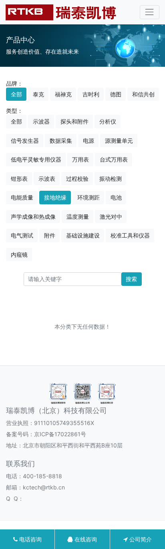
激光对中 (111, 216)
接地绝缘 (55, 197)
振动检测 (110, 178)
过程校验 (77, 178)
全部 (16, 94)
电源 (88, 140)
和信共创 (143, 94)
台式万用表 (114, 159)
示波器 (41, 121)
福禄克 (63, 94)
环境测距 (88, 197)
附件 (49, 235)
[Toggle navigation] (149, 12)
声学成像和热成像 (33, 216)
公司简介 (140, 539)
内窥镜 (19, 254)
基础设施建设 (83, 235)
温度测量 (77, 216)
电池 (116, 197)
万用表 (80, 159)
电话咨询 (30, 539)
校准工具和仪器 (130, 235)
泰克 (38, 94)
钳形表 (19, 178)
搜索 (131, 278)
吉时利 (90, 94)
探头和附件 (74, 121)
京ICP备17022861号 (60, 434)
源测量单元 (119, 140)
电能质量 (22, 197)
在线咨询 (85, 539)
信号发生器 (25, 140)
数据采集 (61, 140)
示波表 (46, 178)
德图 (115, 94)
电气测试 (22, 235)
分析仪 (107, 121)
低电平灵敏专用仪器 (36, 159)
